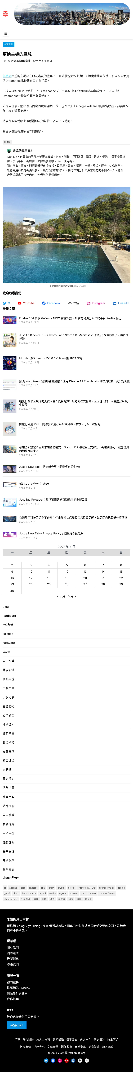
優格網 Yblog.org (75, 1052)
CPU (43, 887)
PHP (83, 893)
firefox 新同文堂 (87, 887)
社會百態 (8, 797)
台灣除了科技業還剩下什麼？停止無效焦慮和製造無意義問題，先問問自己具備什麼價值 (73, 517)
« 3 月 (61, 596)
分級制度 (25, 899)
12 (66, 571)
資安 (79, 899)
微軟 (36, 899)
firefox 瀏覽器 (106, 887)
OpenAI (73, 893)
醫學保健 (8, 851)
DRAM (51, 887)
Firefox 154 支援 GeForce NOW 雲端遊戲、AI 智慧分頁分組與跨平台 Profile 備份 (70, 318)
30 (12, 590)
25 (49, 584)
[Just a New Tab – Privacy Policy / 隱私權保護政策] (9, 535)
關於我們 (13, 947)
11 (48, 571)
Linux (7, 142)
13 (85, 571)
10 (30, 571)
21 (103, 578)
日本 (44, 899)
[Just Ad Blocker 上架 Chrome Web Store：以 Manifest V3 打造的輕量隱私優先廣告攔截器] (9, 340)
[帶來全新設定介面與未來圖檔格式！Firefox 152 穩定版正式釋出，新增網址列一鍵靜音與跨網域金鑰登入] (9, 450)
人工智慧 (8, 661)
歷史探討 (8, 779)
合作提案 (13, 999)
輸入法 (88, 899)
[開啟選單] (6, 33)
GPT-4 (7, 893)
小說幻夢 (8, 697)
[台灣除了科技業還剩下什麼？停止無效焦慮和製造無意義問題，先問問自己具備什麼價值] (9, 519)
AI (5, 887)
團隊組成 (13, 953)
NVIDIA (52, 893)
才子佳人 (8, 724)
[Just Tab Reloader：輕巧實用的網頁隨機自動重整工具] (9, 503)
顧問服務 (13, 982)
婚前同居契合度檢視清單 (34, 484)
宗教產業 (8, 688)
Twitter (92, 893)
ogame (62, 893)
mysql (42, 893)
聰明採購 (8, 824)
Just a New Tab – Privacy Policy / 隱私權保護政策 (51, 533)
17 (30, 578)
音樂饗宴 (8, 869)
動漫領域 (8, 670)
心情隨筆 (8, 715)
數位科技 (8, 742)
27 (85, 584)
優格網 (7, 76)
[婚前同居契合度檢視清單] (9, 485)
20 (85, 578)
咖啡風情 (8, 679)
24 (31, 584)
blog (6, 606)
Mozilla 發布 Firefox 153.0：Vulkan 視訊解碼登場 (50, 358)
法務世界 (8, 788)
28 (103, 584)
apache (13, 887)
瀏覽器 (61, 899)
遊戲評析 (8, 842)
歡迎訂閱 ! (16, 1025)
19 (66, 578)
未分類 (7, 770)
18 (48, 578)
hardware (9, 615)
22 (121, 578)
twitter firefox (107, 893)
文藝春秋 (8, 751)
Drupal (61, 887)
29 (121, 584)
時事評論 (8, 760)
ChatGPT (33, 887)
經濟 (71, 899)
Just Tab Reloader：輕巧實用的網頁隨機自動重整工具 (53, 499)
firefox (71, 887)
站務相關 (8, 44)
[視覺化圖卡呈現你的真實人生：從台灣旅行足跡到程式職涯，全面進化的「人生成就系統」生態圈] (9, 406)
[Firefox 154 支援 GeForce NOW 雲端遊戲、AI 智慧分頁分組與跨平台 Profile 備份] (9, 320)
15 (121, 571)
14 (103, 571)
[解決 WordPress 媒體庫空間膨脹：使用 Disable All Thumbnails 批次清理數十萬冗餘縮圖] (9, 385)
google (121, 887)
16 (12, 578)
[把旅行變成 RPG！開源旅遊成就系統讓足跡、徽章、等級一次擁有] (9, 429)
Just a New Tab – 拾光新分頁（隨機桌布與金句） (50, 466)
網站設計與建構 (17, 993)
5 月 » (72, 596)
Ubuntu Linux (10, 899)
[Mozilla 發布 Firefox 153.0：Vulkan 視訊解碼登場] (9, 363)
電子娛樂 (8, 860)
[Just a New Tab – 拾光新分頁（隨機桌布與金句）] (9, 469)
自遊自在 (8, 833)
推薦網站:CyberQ (18, 988)
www (6, 652)
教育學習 (8, 733)
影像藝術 (8, 706)
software (9, 643)
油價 (52, 899)
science (8, 634)
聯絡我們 (13, 964)
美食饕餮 (8, 815)
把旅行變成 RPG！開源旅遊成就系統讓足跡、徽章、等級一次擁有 (59, 424)
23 (12, 584)
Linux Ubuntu (29, 893)
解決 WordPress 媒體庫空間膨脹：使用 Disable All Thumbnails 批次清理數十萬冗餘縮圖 (74, 381)
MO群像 (8, 624)
